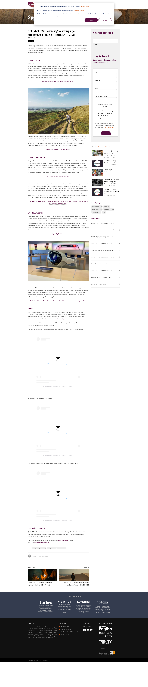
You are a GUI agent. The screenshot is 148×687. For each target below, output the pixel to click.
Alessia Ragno (44, 556)
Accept (91, 20)
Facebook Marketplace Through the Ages (58, 149)
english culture (96, 212)
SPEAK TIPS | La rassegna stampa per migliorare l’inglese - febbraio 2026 (102, 270)
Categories (108, 147)
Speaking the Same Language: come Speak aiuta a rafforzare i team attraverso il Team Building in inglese (102, 277)
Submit (95, 44)
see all (104, 212)
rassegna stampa (52, 548)
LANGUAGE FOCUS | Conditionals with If (102, 230)
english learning (42, 548)
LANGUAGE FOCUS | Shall (98, 284)
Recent (94, 147)
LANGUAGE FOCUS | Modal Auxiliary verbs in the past (102, 250)
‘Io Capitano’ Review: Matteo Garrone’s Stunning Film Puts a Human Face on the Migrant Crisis (58, 301)
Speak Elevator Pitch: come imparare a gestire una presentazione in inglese (102, 264)
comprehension (62, 548)
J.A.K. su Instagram (61, 319)
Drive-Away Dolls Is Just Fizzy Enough (58, 176)
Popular (100, 147)
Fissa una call (104, 658)
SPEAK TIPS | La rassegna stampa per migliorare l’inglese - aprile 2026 (102, 243)
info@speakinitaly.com (66, 629)
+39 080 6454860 (65, 626)
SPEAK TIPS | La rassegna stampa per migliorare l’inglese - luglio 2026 (102, 223)
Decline (105, 20)
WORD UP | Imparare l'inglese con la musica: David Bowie (102, 237)
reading (34, 548)
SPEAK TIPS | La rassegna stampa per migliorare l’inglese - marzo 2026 (102, 257)
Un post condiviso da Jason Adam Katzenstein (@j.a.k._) (58, 386)
